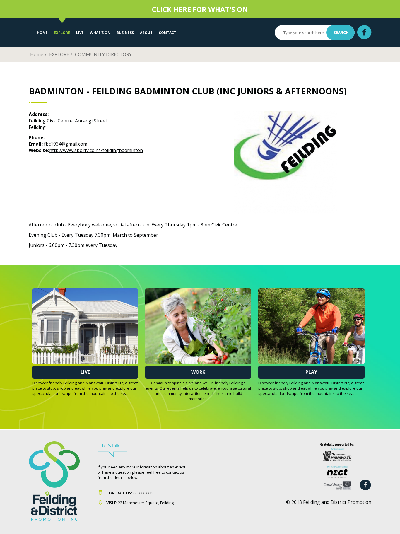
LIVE (80, 32)
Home (42, 32)
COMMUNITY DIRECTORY (103, 54)
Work (198, 372)
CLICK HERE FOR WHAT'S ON (200, 9)
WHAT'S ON (100, 32)
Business (125, 32)
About (146, 32)
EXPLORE (62, 32)
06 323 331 (128, 493)
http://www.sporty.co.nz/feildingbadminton (96, 150)
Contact (167, 32)
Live (85, 372)
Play (311, 372)
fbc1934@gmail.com (65, 144)
